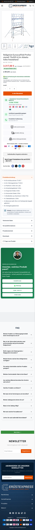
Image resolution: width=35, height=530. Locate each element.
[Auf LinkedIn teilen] (19, 166)
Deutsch (10, 517)
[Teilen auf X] (16, 166)
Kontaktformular (17, 280)
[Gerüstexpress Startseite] (17, 6)
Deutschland (21, 517)
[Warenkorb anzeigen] (30, 6)
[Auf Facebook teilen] (12, 166)
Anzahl (5, 85)
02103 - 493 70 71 (17, 290)
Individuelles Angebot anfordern (17, 154)
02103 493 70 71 (14, 120)
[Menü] (2, 6)
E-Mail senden (17, 294)
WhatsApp (18, 285)
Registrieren (26, 451)
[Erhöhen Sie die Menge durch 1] (14, 89)
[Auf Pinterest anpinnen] (23, 166)
